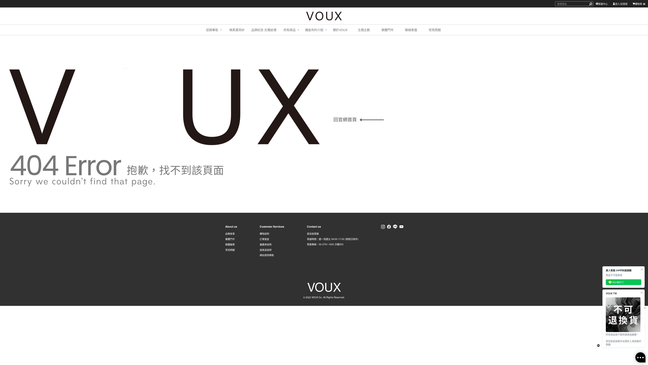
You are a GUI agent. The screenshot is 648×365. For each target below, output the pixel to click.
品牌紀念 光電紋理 (263, 30)
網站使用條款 (267, 255)
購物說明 (264, 233)
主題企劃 (364, 30)
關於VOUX (340, 30)
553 (341, 244)
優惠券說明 (266, 244)
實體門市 (387, 30)
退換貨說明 (266, 249)
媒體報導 (230, 244)
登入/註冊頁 (621, 3)
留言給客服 (313, 233)
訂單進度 (264, 239)
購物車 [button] (640, 3)
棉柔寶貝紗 (237, 30)
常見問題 (435, 30)
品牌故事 (230, 233)
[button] (211, 29)
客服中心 (603, 3)
